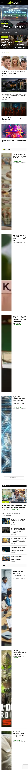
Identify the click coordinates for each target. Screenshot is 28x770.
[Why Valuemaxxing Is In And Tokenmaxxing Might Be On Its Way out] (6, 272)
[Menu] (2, 2)
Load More (13, 477)
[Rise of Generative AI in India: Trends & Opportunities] (6, 607)
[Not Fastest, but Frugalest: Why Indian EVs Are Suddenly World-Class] (14, 20)
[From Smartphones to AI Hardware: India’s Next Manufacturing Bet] (6, 558)
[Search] (26, 2)
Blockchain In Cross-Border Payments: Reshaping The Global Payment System (18, 549)
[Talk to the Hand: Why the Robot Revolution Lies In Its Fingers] (6, 191)
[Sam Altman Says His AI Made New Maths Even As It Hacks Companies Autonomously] (6, 540)
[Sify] (14, 2)
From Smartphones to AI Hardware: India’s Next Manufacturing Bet (17, 558)
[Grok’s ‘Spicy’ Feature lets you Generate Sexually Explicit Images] (14, 63)
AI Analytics (5, 502)
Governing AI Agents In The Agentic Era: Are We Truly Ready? (18, 521)
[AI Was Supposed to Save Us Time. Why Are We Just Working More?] (14, 496)
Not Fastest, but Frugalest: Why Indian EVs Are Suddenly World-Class (13, 28)
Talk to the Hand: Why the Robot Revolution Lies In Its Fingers (19, 156)
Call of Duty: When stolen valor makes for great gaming (20, 652)
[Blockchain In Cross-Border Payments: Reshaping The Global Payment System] (6, 549)
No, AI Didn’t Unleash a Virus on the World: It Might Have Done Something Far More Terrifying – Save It (19, 400)
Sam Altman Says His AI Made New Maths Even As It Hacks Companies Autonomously (18, 540)
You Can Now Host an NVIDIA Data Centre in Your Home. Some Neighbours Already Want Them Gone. (13, 95)
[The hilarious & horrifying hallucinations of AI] (14, 131)
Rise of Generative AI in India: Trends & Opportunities (19, 571)
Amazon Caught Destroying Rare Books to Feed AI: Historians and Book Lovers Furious (6, 43)
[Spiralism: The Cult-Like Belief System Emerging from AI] (14, 109)
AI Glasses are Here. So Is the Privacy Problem (20, 45)
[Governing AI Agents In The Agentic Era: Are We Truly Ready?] (6, 521)
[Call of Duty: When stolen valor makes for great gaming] (6, 688)
